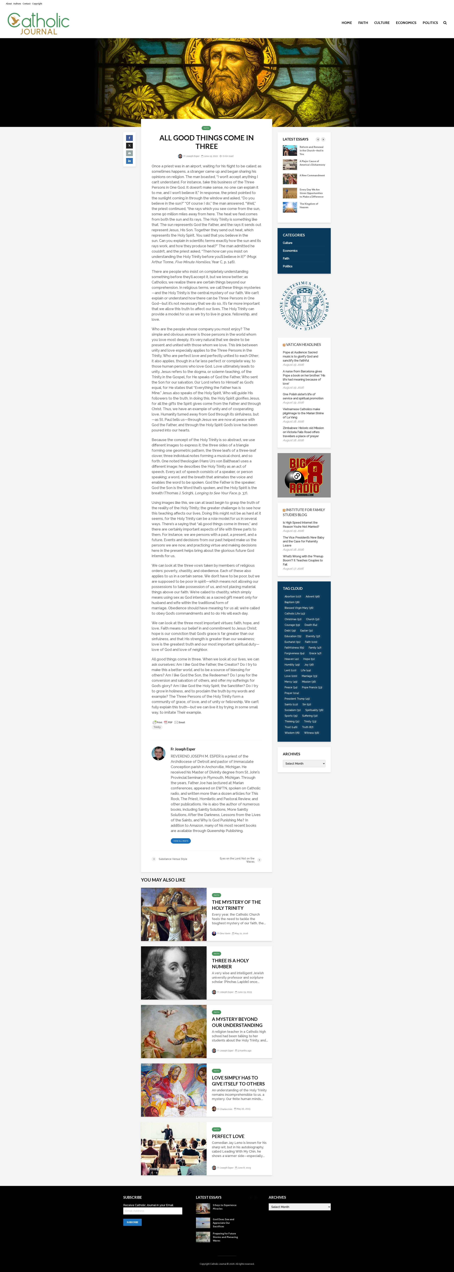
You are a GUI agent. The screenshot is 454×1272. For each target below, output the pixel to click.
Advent (313, 596)
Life (306, 670)
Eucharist (292, 642)
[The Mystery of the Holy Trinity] (174, 914)
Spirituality (314, 710)
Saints (291, 704)
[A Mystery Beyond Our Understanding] (174, 1031)
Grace (315, 653)
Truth (307, 727)
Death (311, 624)
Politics (430, 23)
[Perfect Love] (174, 1148)
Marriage (309, 676)
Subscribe (132, 1222)
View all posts (180, 841)
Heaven (292, 659)
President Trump (297, 698)
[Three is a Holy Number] (174, 972)
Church (312, 619)
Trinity (157, 727)
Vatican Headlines (303, 344)
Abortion (293, 596)
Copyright (37, 3)
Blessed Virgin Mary (299, 607)
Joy (309, 664)
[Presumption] (290, 182)
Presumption (307, 178)
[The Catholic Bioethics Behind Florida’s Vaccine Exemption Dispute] (290, 164)
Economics (406, 23)
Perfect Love (228, 1136)
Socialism (293, 710)
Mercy (291, 681)
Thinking (292, 721)
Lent (290, 670)
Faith (363, 23)
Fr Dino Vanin (223, 933)
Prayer (292, 693)
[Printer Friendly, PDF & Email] (169, 722)
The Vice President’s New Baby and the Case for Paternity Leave (303, 541)
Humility (292, 664)
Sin (307, 704)
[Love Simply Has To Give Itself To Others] (174, 1090)
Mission (309, 681)
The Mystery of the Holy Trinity (236, 905)
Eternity (313, 636)
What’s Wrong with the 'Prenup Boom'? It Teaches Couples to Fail (303, 560)
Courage (292, 624)
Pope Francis (312, 687)
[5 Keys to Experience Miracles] (290, 196)
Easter (306, 630)
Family (315, 647)
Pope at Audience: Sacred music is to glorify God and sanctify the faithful (300, 356)
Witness (311, 732)
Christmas (293, 619)
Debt (290, 630)
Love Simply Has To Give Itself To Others (238, 1081)
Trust (291, 727)
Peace (291, 687)
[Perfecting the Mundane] (290, 150)
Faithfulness (294, 647)
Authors (17, 3)
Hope (309, 659)
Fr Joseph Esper (191, 156)
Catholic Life (295, 613)
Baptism (292, 602)
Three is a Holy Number (230, 963)
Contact (27, 3)
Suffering (310, 715)
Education (293, 636)
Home (347, 23)
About (9, 3)
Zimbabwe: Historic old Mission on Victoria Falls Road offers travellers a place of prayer (303, 432)
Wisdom (292, 732)
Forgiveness (294, 653)
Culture (382, 23)
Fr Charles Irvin (224, 1109)
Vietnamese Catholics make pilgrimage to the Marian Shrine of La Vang (303, 413)
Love (291, 676)
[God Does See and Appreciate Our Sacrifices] (290, 210)
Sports (291, 715)
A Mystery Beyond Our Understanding (237, 1022)
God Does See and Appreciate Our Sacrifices (310, 211)
